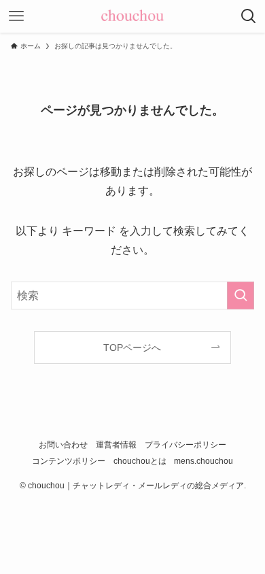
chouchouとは (139, 460)
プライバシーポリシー (185, 444)
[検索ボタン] (248, 16)
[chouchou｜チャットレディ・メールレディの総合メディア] (132, 16)
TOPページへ (132, 347)
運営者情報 (116, 444)
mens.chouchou (203, 460)
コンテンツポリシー (68, 460)
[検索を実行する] (240, 295)
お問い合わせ (63, 444)
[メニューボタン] (16, 16)
